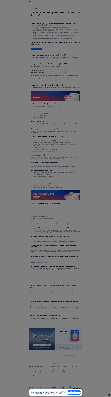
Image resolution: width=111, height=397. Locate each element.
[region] (55, 392)
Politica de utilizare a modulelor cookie (48, 393)
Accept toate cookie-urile (74, 391)
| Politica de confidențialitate (57, 393)
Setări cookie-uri (74, 393)
